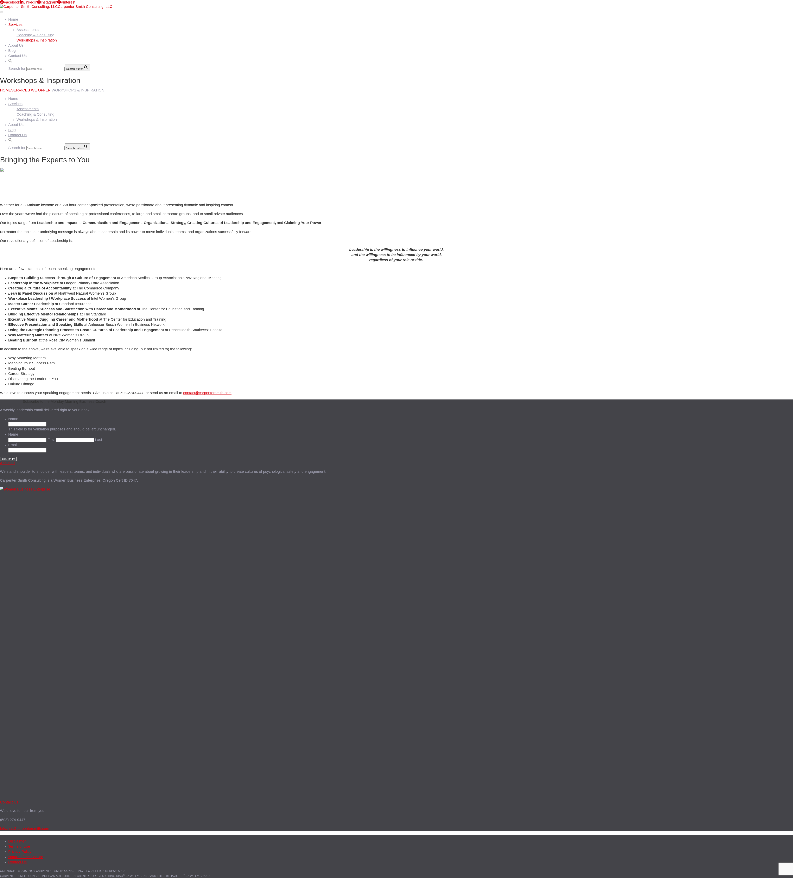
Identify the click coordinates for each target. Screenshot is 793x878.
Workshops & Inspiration (37, 40)
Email (13, 445)
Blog (12, 51)
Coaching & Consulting (35, 35)
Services (15, 25)
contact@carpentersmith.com (207, 393)
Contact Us (17, 56)
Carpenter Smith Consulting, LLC (85, 7)
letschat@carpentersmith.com (24, 829)
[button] (10, 60)
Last (98, 440)
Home (13, 19)
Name (13, 419)
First (51, 440)
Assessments (28, 30)
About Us (16, 45)
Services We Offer (31, 90)
